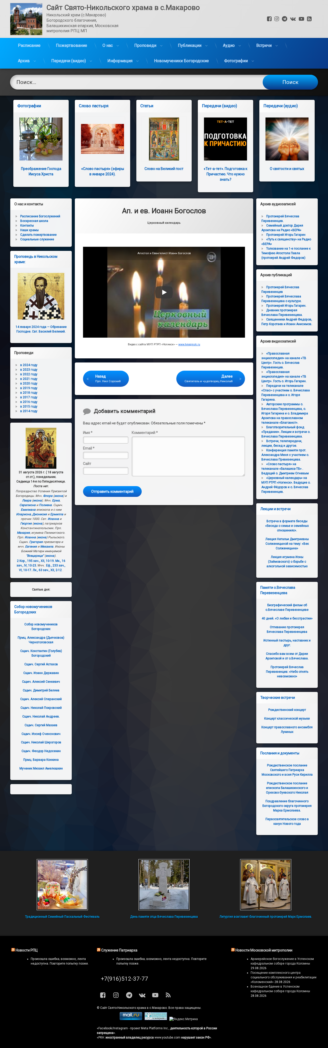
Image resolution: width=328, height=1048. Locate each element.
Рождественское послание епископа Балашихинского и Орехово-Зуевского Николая (287, 788)
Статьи (146, 105)
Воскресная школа (34, 221)
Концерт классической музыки (287, 718)
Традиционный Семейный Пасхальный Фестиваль (62, 916)
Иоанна (53, 519)
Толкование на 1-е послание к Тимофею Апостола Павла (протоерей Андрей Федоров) (286, 253)
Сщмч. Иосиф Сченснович (41, 734)
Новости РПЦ (27, 950)
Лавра (26, 500)
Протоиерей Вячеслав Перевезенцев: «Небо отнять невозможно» (287, 671)
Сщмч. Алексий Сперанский (41, 699)
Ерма (56, 500)
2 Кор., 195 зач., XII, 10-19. (36, 561)
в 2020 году (28, 383)
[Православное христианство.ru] (156, 1019)
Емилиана (28, 509)
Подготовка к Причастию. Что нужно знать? (225, 174)
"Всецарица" (35, 556)
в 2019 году (28, 388)
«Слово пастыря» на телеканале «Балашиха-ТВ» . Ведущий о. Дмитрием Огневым (285, 468)
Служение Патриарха (119, 950)
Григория (36, 542)
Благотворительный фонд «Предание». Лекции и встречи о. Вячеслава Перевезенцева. (285, 431)
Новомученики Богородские (181, 60)
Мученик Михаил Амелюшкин (41, 768)
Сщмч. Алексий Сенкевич (41, 681)
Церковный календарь (164, 222)
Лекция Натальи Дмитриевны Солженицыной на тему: (287, 543)
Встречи (264, 45)
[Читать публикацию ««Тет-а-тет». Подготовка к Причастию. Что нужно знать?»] (225, 139)
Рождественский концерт (287, 710)
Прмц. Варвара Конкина (41, 760)
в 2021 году (28, 379)
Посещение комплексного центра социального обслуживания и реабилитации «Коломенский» (283, 977)
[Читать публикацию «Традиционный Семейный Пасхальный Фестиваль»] (62, 884)
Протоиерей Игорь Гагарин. (286, 305)
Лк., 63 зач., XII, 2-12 (47, 570)
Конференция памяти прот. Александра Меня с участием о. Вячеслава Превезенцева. (285, 454)
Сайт (87, 464)
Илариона (23, 514)
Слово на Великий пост (164, 169)
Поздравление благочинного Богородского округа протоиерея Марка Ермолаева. (287, 805)
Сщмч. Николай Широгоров (41, 742)
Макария (23, 532)
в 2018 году (28, 392)
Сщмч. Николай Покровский (41, 708)
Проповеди (145, 45)
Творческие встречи (277, 698)
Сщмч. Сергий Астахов (41, 664)
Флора (48, 496)
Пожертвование (71, 45)
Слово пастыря (93, 105)
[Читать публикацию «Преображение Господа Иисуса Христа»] (41, 139)
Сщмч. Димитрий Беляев (41, 690)
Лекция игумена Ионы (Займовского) (287, 561)
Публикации (189, 45)
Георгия (26, 523)
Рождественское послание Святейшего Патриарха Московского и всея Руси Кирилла (287, 770)
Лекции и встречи (275, 509)
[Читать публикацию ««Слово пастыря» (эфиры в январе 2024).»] (102, 139)
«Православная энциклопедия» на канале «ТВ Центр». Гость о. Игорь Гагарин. (283, 376)
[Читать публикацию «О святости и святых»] (287, 139)
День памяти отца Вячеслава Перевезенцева (164, 916)
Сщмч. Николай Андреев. (41, 716)
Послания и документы (279, 753)
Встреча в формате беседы (287, 525)
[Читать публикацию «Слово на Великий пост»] (164, 139)
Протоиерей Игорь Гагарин (285, 235)
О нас (107, 45)
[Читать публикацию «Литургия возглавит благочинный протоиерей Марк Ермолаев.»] (265, 884)
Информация (119, 60)
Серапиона (27, 505)
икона (58, 496)
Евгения (31, 546)
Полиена (45, 505)
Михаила (46, 546)
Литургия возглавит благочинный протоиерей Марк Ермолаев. (266, 916)
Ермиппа (56, 514)
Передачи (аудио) (280, 105)
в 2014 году (28, 411)
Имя (88, 433)
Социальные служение (37, 239)
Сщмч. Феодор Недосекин (41, 751)
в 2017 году (28, 397)
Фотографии (236, 60)
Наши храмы (29, 230)
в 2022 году (28, 374)
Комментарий (145, 433)
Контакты (27, 225)
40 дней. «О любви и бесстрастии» (287, 618)
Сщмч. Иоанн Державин (41, 673)
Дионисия (39, 514)
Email (89, 448)
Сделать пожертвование (38, 235)
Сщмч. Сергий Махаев (41, 725)
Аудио (229, 45)
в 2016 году (28, 402)
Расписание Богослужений (40, 216)
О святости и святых (287, 169)
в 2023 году (28, 369)
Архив (24, 60)
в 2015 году (28, 406)
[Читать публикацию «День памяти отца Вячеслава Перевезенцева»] (164, 884)
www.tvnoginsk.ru (189, 344)
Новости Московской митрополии (263, 950)
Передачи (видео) (68, 60)
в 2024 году (28, 365)
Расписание (29, 45)
